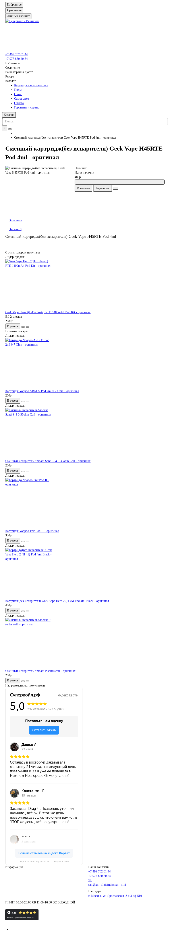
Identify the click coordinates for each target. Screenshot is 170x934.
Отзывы (15, 229)
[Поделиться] (115, 188)
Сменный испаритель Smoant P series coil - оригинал (40, 671)
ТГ (90, 880)
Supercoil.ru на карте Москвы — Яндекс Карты (44, 861)
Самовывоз (21, 98)
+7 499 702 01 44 (16, 54)
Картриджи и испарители (31, 85)
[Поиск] (10, 129)
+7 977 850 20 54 (16, 58)
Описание (15, 220)
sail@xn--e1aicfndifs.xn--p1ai (107, 884)
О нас (18, 94)
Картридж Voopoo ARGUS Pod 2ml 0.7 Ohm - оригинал (42, 391)
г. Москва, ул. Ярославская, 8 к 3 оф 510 (115, 895)
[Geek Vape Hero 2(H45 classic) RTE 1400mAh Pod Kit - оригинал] (85, 284)
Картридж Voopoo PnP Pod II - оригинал (32, 531)
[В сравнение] (27, 327)
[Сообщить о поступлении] (120, 182)
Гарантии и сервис (26, 107)
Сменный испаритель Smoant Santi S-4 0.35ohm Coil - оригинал (48, 461)
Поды (17, 89)
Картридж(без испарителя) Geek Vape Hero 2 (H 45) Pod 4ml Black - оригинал (57, 601)
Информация (14, 867)
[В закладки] (23, 327)
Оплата (19, 103)
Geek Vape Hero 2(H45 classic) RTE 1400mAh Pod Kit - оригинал (48, 312)
